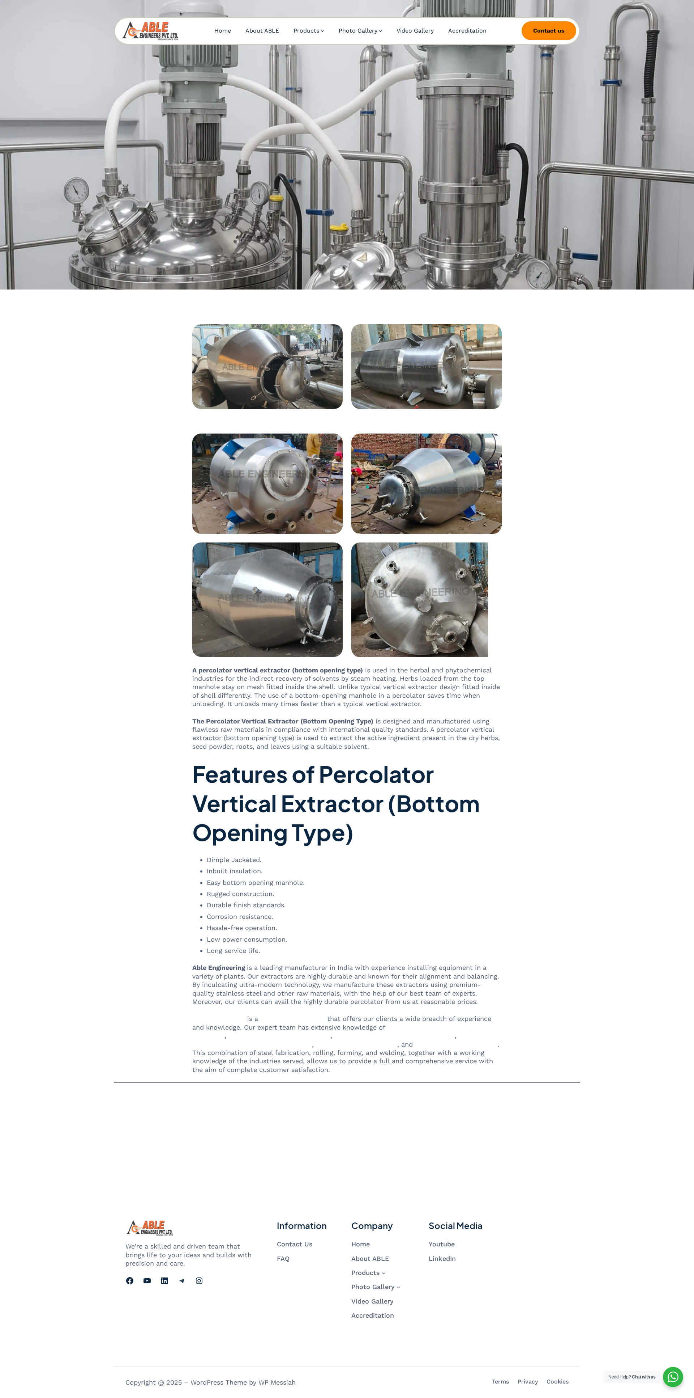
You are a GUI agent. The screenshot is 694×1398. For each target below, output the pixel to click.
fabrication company (292, 1018)
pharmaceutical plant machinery (279, 1035)
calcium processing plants (456, 1044)
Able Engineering (218, 1018)
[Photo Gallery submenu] (380, 31)
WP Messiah (277, 1382)
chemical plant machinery (356, 1044)
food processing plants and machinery (394, 1035)
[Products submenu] (322, 31)
